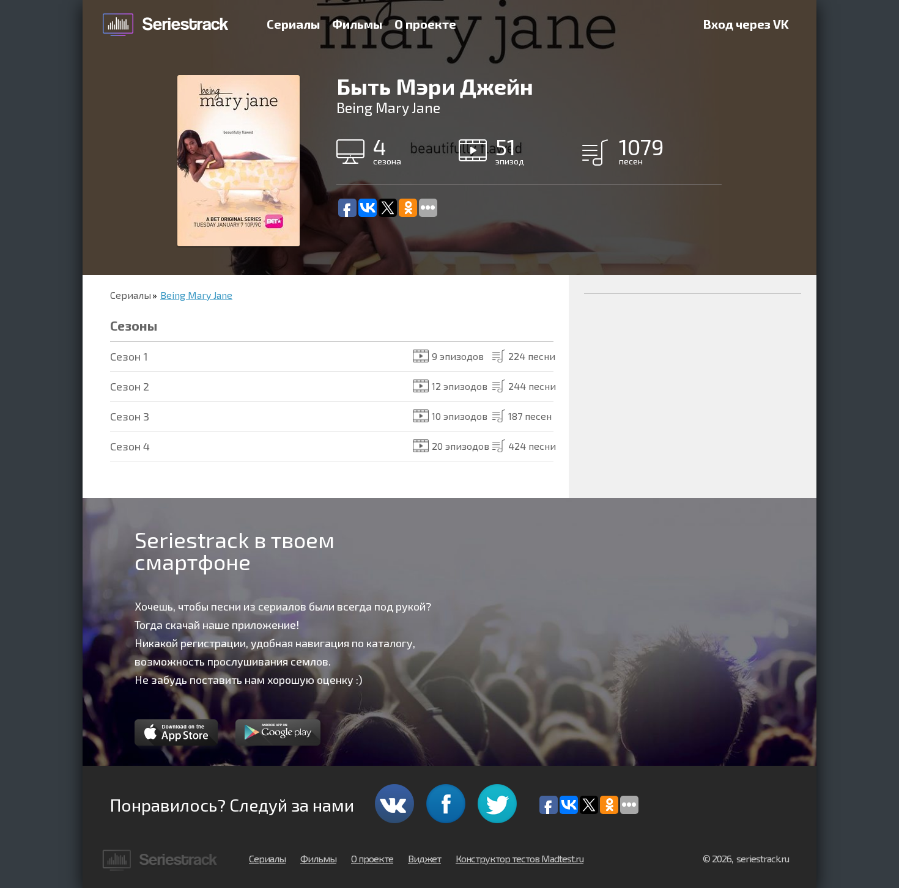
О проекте (425, 24)
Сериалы (293, 24)
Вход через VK (746, 24)
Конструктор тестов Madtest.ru (519, 858)
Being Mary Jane (196, 295)
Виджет (424, 858)
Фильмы (357, 24)
